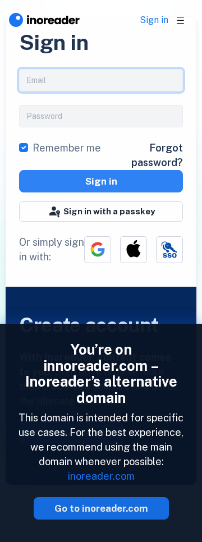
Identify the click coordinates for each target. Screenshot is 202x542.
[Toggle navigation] (180, 20)
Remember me (67, 148)
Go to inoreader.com (101, 508)
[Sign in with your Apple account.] (133, 249)
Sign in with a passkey (109, 211)
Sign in (154, 20)
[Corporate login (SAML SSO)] (169, 249)
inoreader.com (101, 476)
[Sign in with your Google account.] (97, 249)
